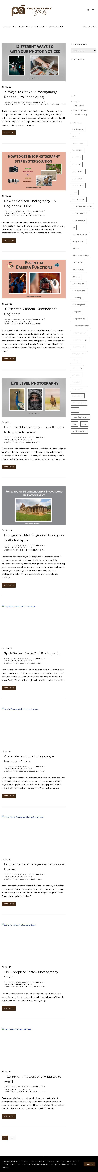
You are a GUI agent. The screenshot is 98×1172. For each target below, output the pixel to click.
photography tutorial (79, 354)
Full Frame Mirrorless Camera (82, 206)
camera (75, 136)
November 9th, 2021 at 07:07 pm (31, 550)
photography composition (81, 326)
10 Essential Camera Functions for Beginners (30, 311)
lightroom (76, 248)
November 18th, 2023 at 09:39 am (32, 216)
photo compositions (79, 291)
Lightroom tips (77, 262)
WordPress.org (80, 114)
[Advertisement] (83, 76)
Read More (9, 133)
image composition (79, 220)
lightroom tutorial (78, 269)
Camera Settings (78, 185)
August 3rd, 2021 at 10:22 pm (30, 879)
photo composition (78, 284)
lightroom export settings (81, 255)
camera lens (77, 164)
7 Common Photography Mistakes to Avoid (32, 1079)
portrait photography (79, 389)
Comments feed (81, 110)
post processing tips (79, 403)
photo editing (77, 298)
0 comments (38, 102)
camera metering (78, 171)
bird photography (78, 129)
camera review (77, 178)
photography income (79, 333)
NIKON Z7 (76, 276)
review (75, 410)
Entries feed (79, 106)
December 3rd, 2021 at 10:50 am (31, 771)
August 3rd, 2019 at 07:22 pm (30, 663)
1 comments (38, 437)
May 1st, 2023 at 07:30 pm (57, 104)
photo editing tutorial (79, 305)
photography (77, 312)
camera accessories (79, 143)
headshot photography (80, 213)
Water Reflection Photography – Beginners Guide (29, 758)
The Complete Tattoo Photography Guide (31, 974)
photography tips (78, 347)
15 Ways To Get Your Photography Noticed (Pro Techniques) (30, 94)
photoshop (76, 382)
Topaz (74, 424)
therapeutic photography (80, 417)
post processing (78, 396)
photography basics (79, 319)
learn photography (78, 241)
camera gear (77, 157)
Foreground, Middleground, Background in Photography (35, 537)
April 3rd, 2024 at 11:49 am (29, 324)
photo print (76, 361)
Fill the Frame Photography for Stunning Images (35, 866)
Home (84, 26)
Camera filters (77, 150)
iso (74, 227)
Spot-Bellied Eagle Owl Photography (32, 653)
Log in (76, 101)
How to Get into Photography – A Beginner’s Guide (30, 203)
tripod (84, 424)
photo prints (76, 375)
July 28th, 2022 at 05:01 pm (29, 442)
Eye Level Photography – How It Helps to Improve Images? (34, 429)
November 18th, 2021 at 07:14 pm (32, 1091)
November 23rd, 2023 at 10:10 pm (32, 987)
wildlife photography (79, 431)
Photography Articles (20, 104)
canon (75, 192)
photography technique (80, 340)
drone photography (78, 199)
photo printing (77, 368)
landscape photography (80, 234)
